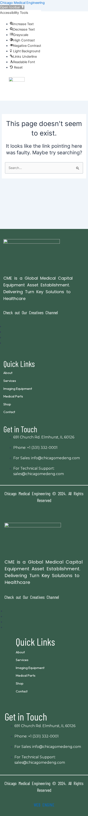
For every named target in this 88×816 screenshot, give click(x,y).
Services (9, 380)
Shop (7, 404)
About (7, 373)
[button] (44, 49)
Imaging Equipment (17, 388)
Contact (9, 412)
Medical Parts (13, 396)
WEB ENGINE (44, 804)
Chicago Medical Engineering (22, 3)
